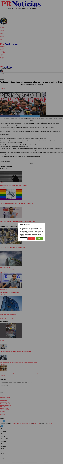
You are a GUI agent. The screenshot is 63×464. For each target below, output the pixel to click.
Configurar (24, 238)
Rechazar (32, 238)
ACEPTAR (39, 238)
